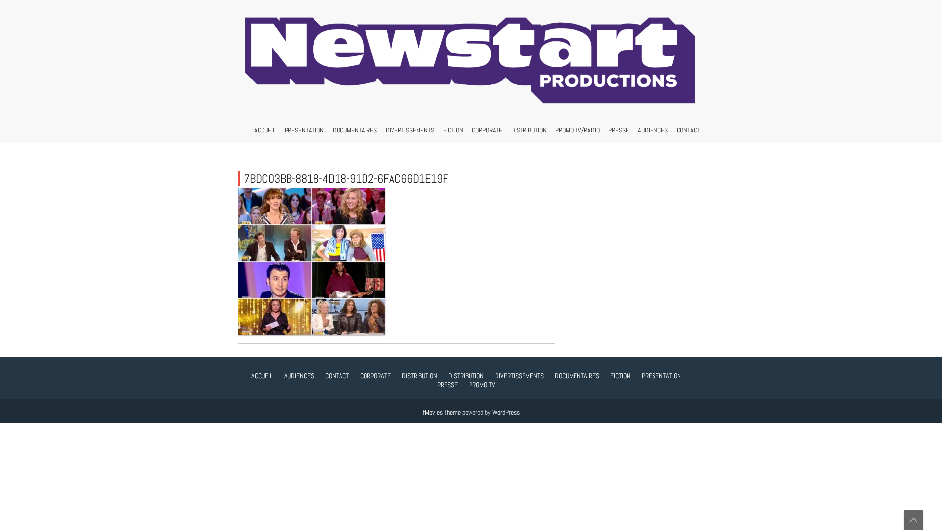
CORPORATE (487, 130)
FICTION (453, 130)
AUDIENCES (653, 130)
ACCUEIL (265, 130)
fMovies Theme (442, 412)
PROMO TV (482, 384)
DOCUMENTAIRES (355, 130)
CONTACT (688, 130)
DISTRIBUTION (529, 130)
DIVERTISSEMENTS (410, 130)
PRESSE (618, 130)
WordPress (506, 412)
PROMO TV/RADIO (577, 130)
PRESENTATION (304, 130)
